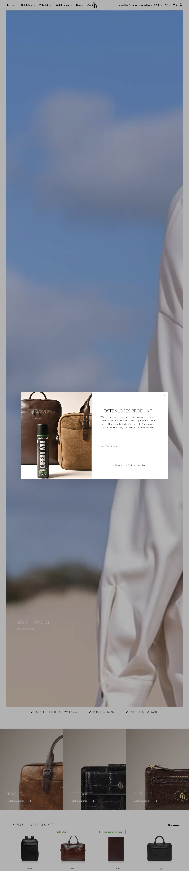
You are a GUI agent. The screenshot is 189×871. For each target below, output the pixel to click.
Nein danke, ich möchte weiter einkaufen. (131, 465)
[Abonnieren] (141, 446)
